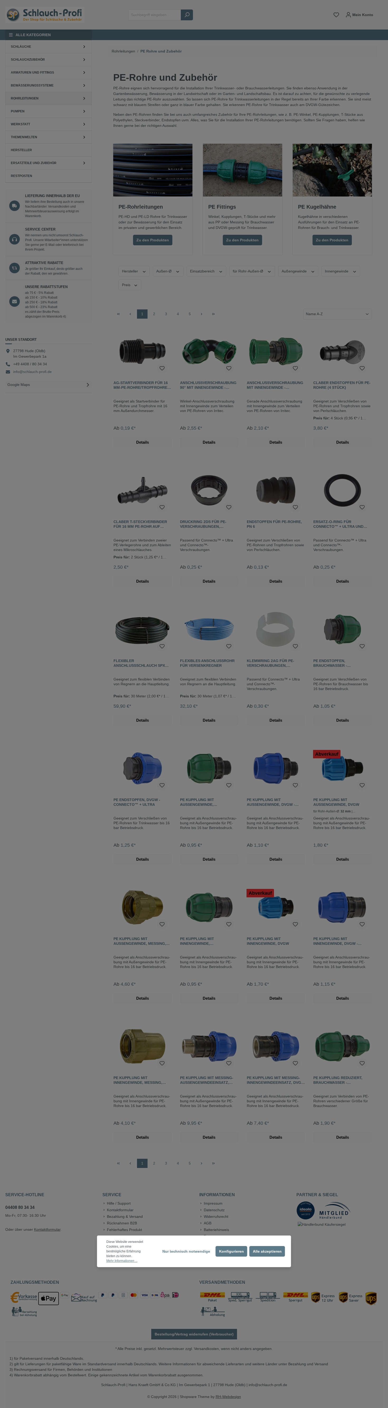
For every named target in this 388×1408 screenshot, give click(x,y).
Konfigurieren (231, 1251)
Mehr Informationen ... (122, 1261)
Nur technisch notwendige (186, 1251)
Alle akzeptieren (267, 1251)
